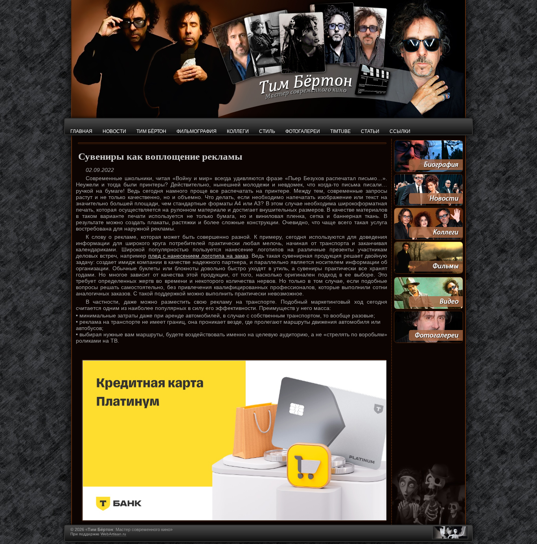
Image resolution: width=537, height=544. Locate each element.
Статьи (370, 131)
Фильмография (197, 131)
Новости (114, 131)
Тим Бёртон (151, 131)
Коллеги (238, 131)
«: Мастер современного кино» (129, 529)
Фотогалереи (302, 131)
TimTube (340, 131)
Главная (81, 131)
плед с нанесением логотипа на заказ (198, 256)
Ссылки (400, 131)
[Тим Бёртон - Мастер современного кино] (268, 116)
